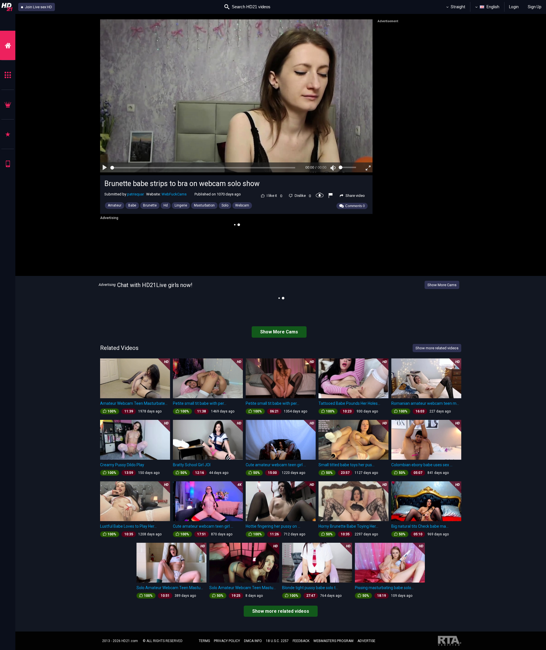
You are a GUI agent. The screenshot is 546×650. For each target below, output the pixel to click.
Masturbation (204, 205)
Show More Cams (441, 285)
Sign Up (534, 7)
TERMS (204, 641)
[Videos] (7, 45)
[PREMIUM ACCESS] (7, 104)
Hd (166, 205)
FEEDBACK (301, 641)
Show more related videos (280, 611)
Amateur (114, 205)
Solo (225, 205)
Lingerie (181, 205)
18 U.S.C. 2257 (277, 641)
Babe (132, 205)
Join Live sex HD (38, 7)
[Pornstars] (7, 134)
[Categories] (7, 75)
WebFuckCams (174, 194)
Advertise (366, 641)
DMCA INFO (253, 641)
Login (514, 7)
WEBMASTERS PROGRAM (333, 641)
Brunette (150, 205)
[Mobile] (7, 163)
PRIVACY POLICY (227, 641)
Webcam (242, 205)
